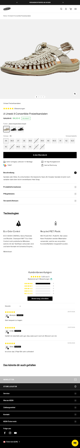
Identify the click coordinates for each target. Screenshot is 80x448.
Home (5, 16)
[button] (8, 108)
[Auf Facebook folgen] (4, 433)
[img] (10, 312)
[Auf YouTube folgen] (15, 433)
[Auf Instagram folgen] (10, 433)
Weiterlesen (7, 251)
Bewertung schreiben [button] (40, 299)
